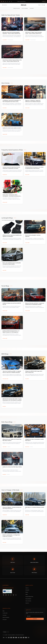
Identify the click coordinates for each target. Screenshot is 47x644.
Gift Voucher (5, 619)
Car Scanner (4, 615)
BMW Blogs (4, 354)
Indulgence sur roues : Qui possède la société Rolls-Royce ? (34, 440)
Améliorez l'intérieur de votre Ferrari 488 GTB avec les (12, 304)
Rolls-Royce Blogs (6, 422)
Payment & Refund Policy (29, 596)
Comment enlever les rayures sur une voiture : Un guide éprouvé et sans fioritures (34, 168)
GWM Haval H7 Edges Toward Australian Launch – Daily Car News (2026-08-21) (33, 33)
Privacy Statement (28, 598)
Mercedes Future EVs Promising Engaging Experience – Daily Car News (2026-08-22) (11, 33)
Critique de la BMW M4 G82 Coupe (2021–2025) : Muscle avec (33, 372)
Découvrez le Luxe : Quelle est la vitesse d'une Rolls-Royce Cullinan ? (12, 440)
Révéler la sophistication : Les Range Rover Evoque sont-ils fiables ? (11, 535)
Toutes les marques (25, 8)
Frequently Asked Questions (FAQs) (12, 150)
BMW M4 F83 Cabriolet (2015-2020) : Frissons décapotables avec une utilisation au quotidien (12, 399)
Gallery (27, 594)
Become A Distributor (6, 617)
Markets (27, 592)
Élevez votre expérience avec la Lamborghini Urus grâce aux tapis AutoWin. (12, 263)
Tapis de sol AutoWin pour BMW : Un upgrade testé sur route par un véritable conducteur (12, 372)
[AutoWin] (23, 5)
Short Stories (5, 83)
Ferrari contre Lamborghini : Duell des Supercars (32, 236)
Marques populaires (16, 8)
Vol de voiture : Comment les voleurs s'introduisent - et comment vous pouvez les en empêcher (12, 195)
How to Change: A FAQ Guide (10, 490)
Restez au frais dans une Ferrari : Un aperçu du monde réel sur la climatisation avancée (34, 304)
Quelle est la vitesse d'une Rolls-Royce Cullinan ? (12, 467)
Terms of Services (28, 600)
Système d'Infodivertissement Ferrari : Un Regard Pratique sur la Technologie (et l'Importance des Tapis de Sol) (11, 331)
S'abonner (35, 618)
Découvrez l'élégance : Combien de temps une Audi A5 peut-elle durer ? (12, 508)
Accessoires (32, 8)
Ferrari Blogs (5, 286)
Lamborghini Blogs (7, 218)
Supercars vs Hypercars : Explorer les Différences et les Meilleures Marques (33, 101)
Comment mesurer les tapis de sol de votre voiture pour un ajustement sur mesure (11, 168)
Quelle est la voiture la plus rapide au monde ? (12, 128)
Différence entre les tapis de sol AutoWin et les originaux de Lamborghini (12, 236)
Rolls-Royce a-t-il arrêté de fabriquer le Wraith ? (34, 508)
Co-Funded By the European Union (8, 587)
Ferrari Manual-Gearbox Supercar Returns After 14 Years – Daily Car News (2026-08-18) (12, 60)
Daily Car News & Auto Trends (10, 15)
